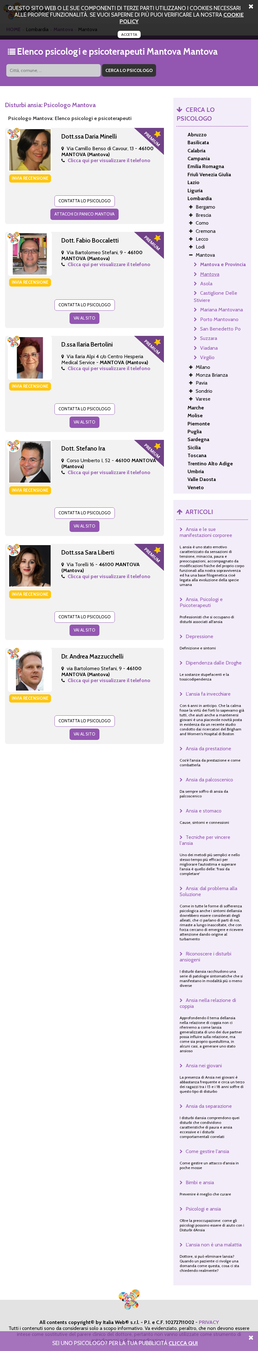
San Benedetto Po (220, 329)
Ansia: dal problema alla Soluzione (208, 891)
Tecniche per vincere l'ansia (205, 840)
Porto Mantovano (219, 319)
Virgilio (207, 357)
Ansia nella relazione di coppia (208, 1003)
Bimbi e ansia (200, 1182)
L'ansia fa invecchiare (208, 694)
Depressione (199, 636)
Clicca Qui (183, 1343)
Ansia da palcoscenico (209, 780)
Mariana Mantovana (221, 310)
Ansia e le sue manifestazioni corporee (206, 532)
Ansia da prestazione (208, 749)
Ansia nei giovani (204, 1066)
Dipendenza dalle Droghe (214, 663)
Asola (206, 284)
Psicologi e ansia (203, 1209)
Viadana (209, 348)
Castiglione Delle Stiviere (215, 296)
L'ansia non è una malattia (214, 1245)
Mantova (209, 274)
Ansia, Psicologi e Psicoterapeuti (201, 602)
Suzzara (208, 338)
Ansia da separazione (209, 1106)
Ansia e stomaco (204, 811)
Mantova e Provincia (223, 264)
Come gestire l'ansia (207, 1151)
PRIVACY (209, 1322)
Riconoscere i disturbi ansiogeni (205, 957)
